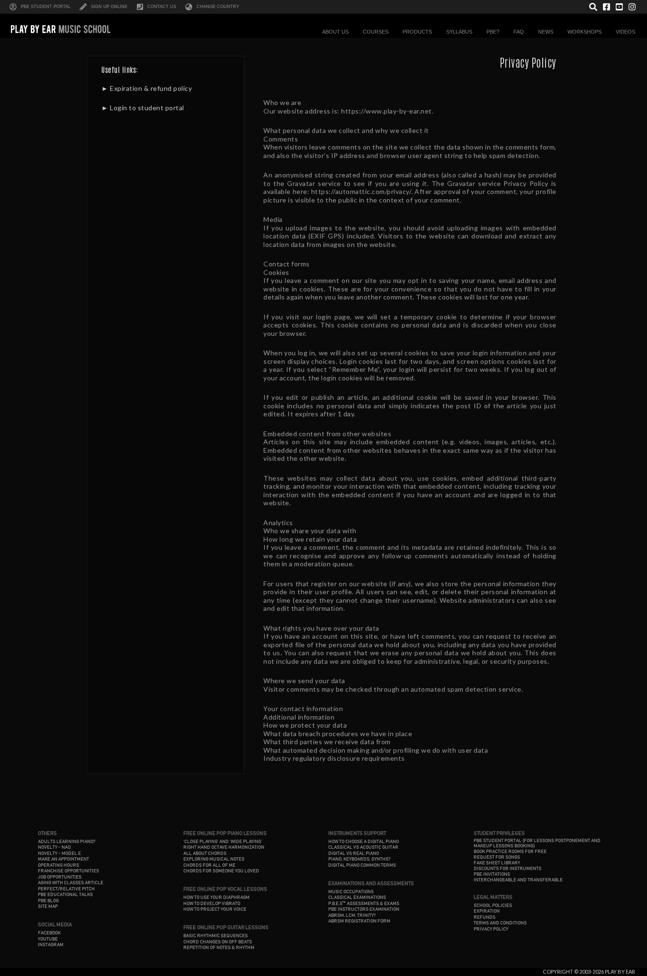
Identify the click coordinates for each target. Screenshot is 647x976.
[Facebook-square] (606, 6)
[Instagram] (632, 6)
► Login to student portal (142, 108)
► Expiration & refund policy (146, 88)
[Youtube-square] (619, 6)
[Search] (593, 6)
